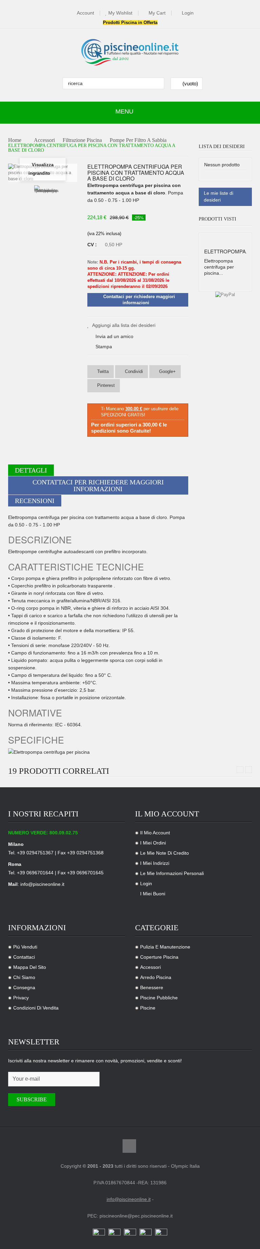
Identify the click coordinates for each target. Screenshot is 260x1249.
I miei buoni (152, 893)
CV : (92, 244)
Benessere (151, 987)
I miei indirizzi (154, 863)
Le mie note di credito (164, 853)
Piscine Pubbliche (159, 997)
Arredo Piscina (155, 977)
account (85, 13)
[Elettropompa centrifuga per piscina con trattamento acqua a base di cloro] (46, 203)
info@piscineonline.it (42, 884)
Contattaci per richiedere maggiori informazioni (98, 485)
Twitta (102, 371)
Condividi (133, 371)
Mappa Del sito (29, 967)
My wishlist (120, 13)
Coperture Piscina (159, 957)
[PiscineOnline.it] (130, 52)
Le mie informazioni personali (172, 873)
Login (188, 13)
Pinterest (105, 385)
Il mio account (155, 832)
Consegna (24, 987)
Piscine (147, 1008)
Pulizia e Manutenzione (165, 947)
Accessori (44, 140)
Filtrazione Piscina (82, 140)
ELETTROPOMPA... (227, 251)
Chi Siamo (24, 977)
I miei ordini (153, 843)
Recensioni (35, 500)
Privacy (21, 997)
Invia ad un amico (114, 336)
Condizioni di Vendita (36, 1008)
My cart (157, 13)
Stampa (103, 346)
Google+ (167, 371)
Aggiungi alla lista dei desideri (123, 325)
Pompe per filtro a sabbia (138, 140)
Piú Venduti (25, 947)
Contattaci (24, 957)
